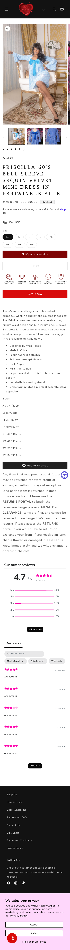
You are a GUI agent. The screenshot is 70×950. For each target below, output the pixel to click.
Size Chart (13, 832)
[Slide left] (3, 137)
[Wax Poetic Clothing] (26, 9)
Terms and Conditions (19, 840)
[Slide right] (66, 137)
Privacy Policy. (19, 915)
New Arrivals (14, 802)
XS (9, 237)
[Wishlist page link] (43, 9)
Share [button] (9, 158)
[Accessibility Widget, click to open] (64, 475)
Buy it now (35, 294)
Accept (34, 924)
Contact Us (13, 825)
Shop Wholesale (16, 809)
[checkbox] (57, 661)
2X (9, 245)
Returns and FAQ (17, 817)
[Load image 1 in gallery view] (16, 136)
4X (33, 245)
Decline (34, 933)
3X (21, 245)
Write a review (35, 629)
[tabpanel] (35, 711)
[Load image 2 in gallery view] (35, 136)
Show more (35, 765)
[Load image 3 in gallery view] (53, 136)
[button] (7, 9)
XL (53, 237)
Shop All (12, 794)
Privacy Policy (15, 848)
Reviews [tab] (13, 643)
